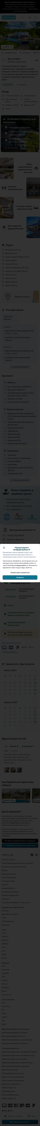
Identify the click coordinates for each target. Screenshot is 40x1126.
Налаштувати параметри (20, 572)
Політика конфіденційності (17, 565)
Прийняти (20, 577)
